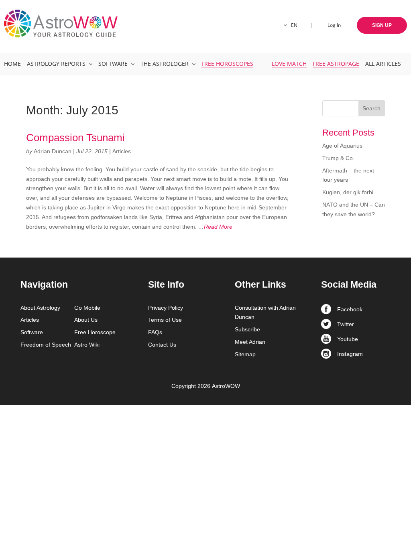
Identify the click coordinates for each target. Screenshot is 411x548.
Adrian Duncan (52, 151)
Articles (121, 151)
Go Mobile (87, 307)
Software (113, 63)
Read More (215, 226)
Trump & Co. (338, 158)
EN (294, 25)
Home (12, 63)
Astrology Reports (56, 63)
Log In (334, 25)
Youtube (347, 339)
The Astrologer (164, 63)
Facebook (349, 309)
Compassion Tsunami (75, 138)
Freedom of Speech (45, 344)
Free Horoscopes (227, 63)
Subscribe (247, 329)
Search (371, 108)
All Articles (383, 63)
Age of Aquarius (342, 145)
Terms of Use (165, 320)
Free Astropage (336, 63)
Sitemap (245, 354)
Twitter (345, 324)
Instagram (350, 354)
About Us (86, 320)
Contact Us (162, 344)
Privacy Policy (165, 307)
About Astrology (40, 307)
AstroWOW (226, 386)
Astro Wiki (87, 344)
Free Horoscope (95, 332)
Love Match (289, 63)
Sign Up (382, 25)
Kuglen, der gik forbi (347, 192)
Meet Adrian (250, 342)
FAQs (155, 332)
